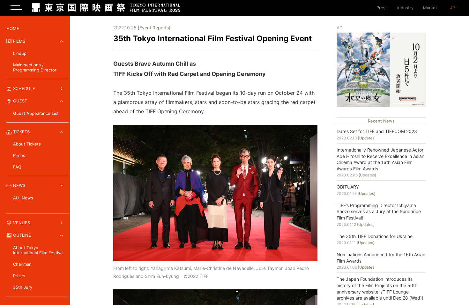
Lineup (19, 53)
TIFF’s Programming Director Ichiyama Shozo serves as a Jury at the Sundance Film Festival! (379, 211)
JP (452, 8)
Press (382, 7)
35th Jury (22, 287)
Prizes (19, 275)
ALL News (23, 197)
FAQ (17, 166)
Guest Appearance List (36, 113)
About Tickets (27, 143)
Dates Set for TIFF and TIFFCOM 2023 (377, 131)
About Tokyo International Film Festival (38, 250)
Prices (19, 155)
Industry (405, 7)
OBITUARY (348, 187)
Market (430, 7)
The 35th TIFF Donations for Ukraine (375, 236)
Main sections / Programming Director (34, 67)
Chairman (22, 264)
